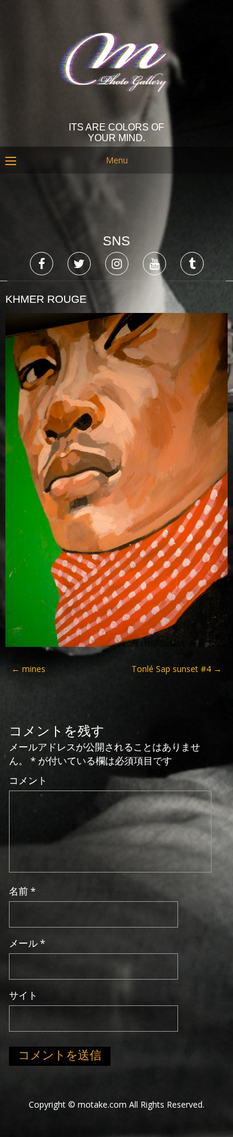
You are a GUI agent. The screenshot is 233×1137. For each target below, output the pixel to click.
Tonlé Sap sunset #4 (176, 668)
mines (28, 668)
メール (27, 943)
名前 (22, 891)
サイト (23, 995)
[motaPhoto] (117, 113)
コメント (28, 780)
